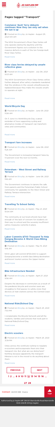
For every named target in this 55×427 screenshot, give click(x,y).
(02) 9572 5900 (16, 392)
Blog (20, 34)
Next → (39, 370)
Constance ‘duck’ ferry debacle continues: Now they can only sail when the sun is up (26, 27)
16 (42, 376)
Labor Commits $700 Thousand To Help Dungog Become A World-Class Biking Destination (27, 239)
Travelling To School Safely (20, 204)
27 (25, 383)
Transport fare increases (18, 142)
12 (28, 376)
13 (32, 376)
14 (35, 376)
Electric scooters (14, 333)
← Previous (15, 370)
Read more (10, 57)
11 (25, 376)
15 (39, 376)
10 (22, 376)
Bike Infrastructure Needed (19, 271)
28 (29, 383)
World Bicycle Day (15, 106)
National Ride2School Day (19, 304)
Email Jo (25, 392)
